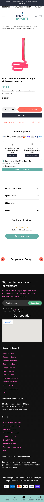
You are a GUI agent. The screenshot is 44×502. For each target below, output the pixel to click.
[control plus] (14, 109)
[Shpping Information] (12, 145)
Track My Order (9, 371)
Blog (4, 451)
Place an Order (8, 354)
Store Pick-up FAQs (22, 169)
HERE (15, 468)
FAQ (4, 392)
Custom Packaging (10, 364)
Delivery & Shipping (10, 378)
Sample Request (9, 368)
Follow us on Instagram (12, 447)
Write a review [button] (22, 236)
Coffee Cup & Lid (9, 436)
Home (7, 27)
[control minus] (4, 109)
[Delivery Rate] (32, 145)
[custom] (5, 310)
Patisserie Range (9, 429)
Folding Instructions (10, 389)
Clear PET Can (8, 440)
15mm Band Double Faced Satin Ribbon (25, 27)
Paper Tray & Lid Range (12, 426)
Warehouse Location (9, 166)
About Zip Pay (8, 385)
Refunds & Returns (10, 382)
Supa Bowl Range (9, 443)
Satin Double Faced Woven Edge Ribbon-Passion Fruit (18, 28)
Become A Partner (10, 361)
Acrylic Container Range (12, 422)
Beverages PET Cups (11, 433)
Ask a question (37, 122)
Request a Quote (9, 357)
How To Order (8, 375)
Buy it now (22, 115)
